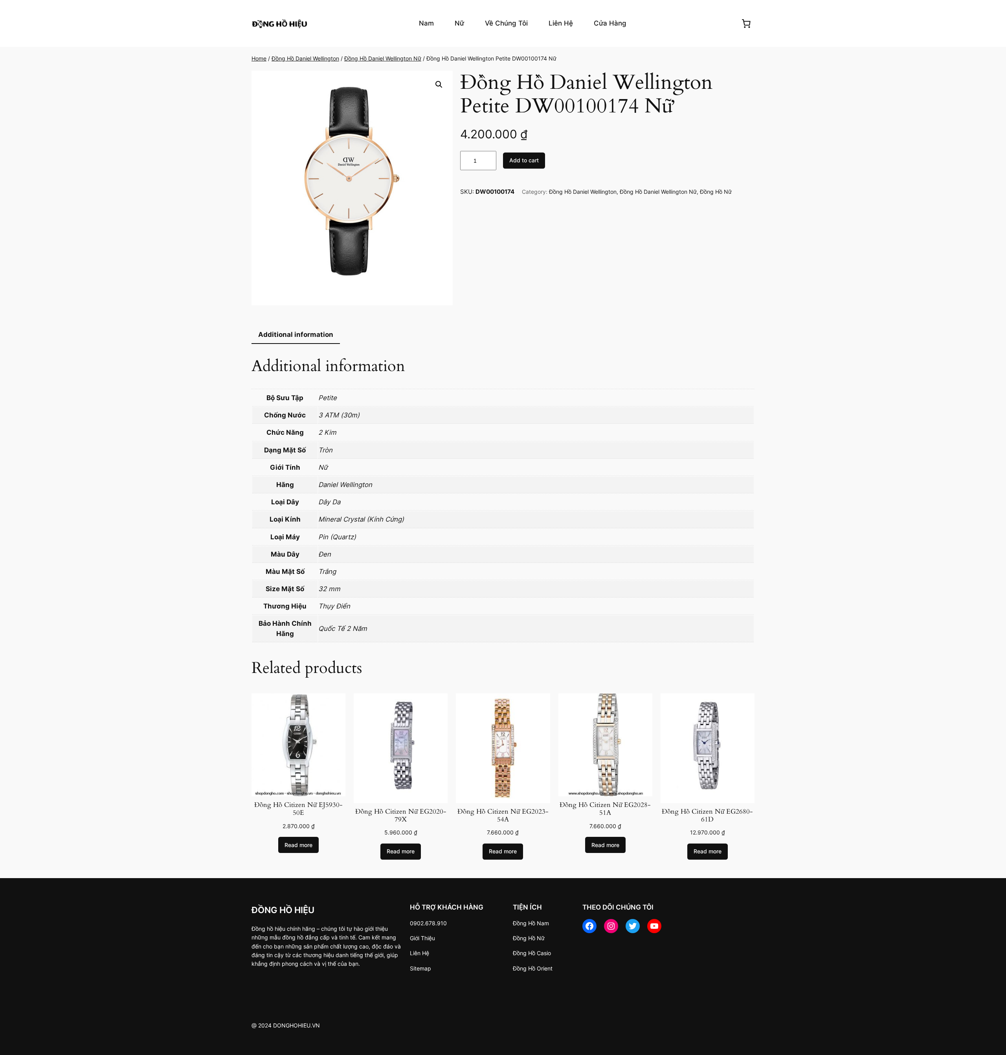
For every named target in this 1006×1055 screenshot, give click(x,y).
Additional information (295, 334)
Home (259, 58)
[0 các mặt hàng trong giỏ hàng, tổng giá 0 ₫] (746, 23)
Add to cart (524, 160)
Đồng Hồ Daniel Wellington (305, 58)
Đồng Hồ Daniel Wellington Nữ (382, 58)
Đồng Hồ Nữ (716, 191)
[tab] (296, 335)
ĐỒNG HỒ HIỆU (283, 909)
